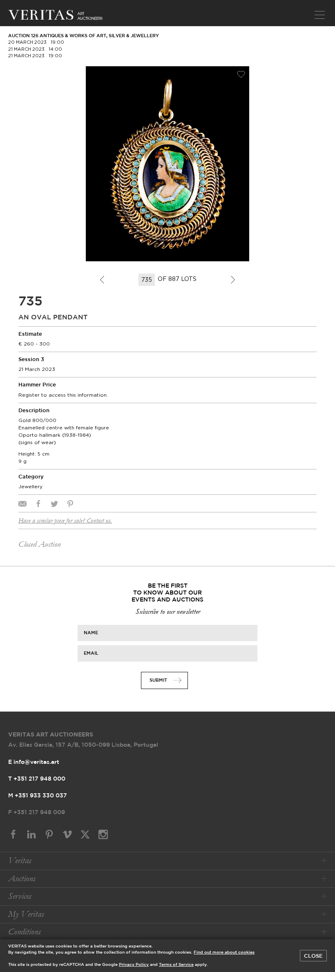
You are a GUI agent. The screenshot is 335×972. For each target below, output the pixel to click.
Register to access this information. (63, 395)
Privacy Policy (134, 965)
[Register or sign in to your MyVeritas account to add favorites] (241, 74)
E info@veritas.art (33, 762)
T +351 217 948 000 (36, 779)
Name (91, 633)
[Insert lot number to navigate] (147, 280)
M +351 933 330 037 (37, 795)
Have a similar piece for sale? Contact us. (65, 520)
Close (313, 956)
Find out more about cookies (224, 952)
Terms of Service (176, 965)
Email (91, 653)
